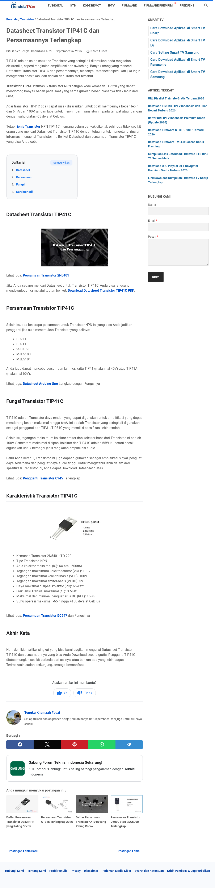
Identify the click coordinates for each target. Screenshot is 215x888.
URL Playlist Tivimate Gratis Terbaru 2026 (176, 98)
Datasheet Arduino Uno (40, 384)
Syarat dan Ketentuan (149, 870)
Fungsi (20, 184)
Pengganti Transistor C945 (43, 478)
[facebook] (20, 744)
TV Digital (55, 5)
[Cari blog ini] (206, 5)
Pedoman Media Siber (116, 870)
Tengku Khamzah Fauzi (42, 713)
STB (73, 5)
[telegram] (129, 744)
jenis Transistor (28, 126)
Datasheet (23, 170)
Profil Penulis (58, 870)
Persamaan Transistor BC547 (45, 616)
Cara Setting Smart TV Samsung (174, 52)
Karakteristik (24, 191)
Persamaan (23, 177)
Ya (65, 693)
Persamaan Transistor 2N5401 (46, 275)
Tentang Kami (36, 870)
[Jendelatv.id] (23, 5)
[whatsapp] (101, 744)
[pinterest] (74, 744)
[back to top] (206, 878)
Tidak (88, 693)
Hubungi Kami (14, 870)
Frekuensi (187, 5)
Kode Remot (92, 5)
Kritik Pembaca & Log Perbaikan (188, 870)
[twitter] (47, 744)
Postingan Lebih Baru (23, 851)
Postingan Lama (129, 851)
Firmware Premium (158, 5)
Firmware (129, 5)
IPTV (111, 5)
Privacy (76, 870)
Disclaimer (91, 870)
